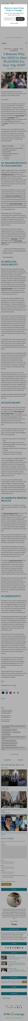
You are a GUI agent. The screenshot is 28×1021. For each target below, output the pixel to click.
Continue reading (14, 23)
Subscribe (20, 19)
